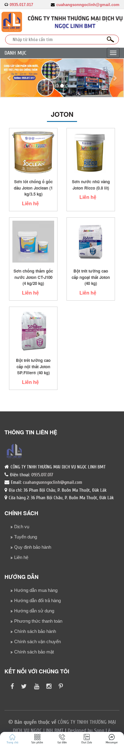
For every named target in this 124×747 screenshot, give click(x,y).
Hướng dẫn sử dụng (34, 610)
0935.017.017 (21, 5)
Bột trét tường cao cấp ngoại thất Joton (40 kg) (91, 277)
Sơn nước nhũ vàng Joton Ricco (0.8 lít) (91, 185)
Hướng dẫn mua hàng (35, 590)
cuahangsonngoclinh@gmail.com (87, 5)
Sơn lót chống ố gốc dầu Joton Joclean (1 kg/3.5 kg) (33, 188)
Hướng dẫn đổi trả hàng (37, 600)
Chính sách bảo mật (34, 651)
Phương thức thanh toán (38, 621)
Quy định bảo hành (32, 547)
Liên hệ (30, 203)
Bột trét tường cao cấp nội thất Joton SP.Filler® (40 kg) (33, 366)
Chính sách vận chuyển (37, 641)
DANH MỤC (15, 53)
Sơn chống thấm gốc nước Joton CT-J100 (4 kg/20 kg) (33, 277)
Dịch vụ (21, 526)
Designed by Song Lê (89, 730)
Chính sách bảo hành (35, 631)
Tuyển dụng (25, 536)
